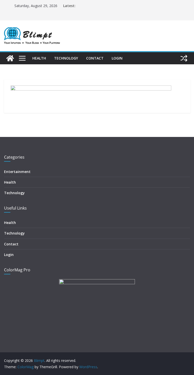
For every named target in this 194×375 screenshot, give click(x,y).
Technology (66, 58)
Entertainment (17, 171)
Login (117, 58)
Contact (95, 58)
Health (39, 58)
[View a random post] (184, 58)
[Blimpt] (10, 58)
